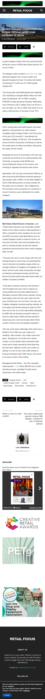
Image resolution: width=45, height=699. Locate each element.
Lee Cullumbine (9, 39)
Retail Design (7, 386)
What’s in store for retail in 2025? (11, 415)
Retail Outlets (19, 386)
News (9, 16)
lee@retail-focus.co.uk (27, 667)
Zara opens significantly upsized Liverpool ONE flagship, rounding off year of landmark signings (33, 419)
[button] (4, 10)
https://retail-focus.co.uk (22, 451)
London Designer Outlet (11, 383)
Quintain (25, 383)
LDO (17, 366)
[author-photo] (22, 444)
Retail (32, 383)
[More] (33, 46)
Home (3, 16)
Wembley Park (32, 73)
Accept (7, 695)
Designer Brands (15, 380)
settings (27, 691)
